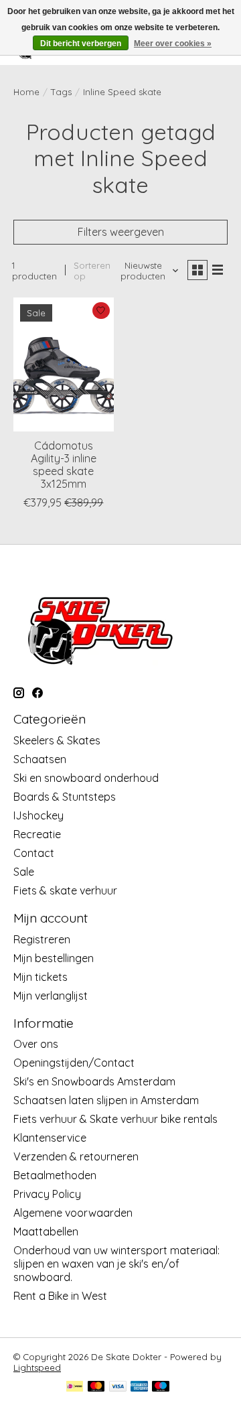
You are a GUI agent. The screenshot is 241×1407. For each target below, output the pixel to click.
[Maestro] (160, 1387)
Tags (61, 91)
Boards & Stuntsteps (64, 796)
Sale (23, 871)
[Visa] (118, 1387)
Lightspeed (37, 1367)
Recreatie (37, 834)
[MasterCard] (96, 1387)
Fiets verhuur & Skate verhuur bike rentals (115, 1119)
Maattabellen (45, 1231)
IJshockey (38, 815)
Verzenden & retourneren (76, 1156)
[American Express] (139, 1387)
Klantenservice (49, 1137)
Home (26, 91)
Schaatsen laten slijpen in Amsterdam (106, 1100)
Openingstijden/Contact (74, 1062)
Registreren (41, 939)
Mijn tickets (40, 977)
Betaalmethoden (54, 1175)
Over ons (35, 1044)
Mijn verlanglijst (50, 995)
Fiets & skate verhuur (65, 890)
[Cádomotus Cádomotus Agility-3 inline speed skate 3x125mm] (63, 364)
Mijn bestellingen (53, 958)
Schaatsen (39, 759)
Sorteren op (92, 270)
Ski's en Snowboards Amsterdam (94, 1081)
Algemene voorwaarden (73, 1212)
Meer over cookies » (173, 43)
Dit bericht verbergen (80, 43)
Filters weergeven (121, 232)
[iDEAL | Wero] (74, 1387)
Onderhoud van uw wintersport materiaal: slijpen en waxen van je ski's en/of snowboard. (116, 1264)
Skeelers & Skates (56, 740)
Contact (33, 853)
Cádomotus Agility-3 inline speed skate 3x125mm (63, 465)
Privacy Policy (47, 1194)
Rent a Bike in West (60, 1295)
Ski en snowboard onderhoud (86, 778)
